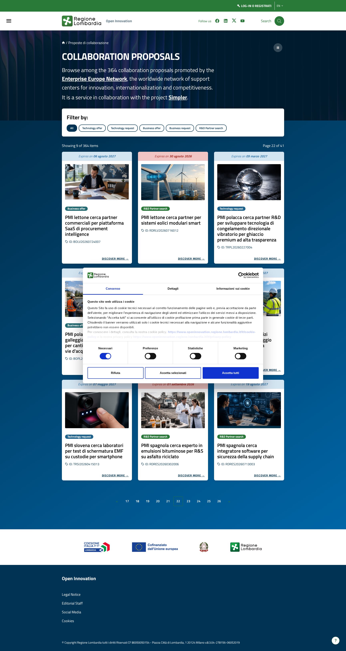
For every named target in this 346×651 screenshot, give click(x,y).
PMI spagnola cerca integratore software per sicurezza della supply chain (245, 451)
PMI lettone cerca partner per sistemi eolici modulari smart (171, 220)
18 (137, 501)
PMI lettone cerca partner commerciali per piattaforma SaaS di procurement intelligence (94, 226)
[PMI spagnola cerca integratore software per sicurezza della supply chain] (249, 410)
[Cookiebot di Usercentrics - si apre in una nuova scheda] (241, 275)
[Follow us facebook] (217, 21)
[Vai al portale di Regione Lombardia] (84, 21)
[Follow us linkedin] (225, 21)
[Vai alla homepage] (63, 42)
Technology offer (92, 128)
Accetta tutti (230, 373)
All (71, 128)
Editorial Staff (72, 603)
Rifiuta (115, 373)
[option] (97, 208)
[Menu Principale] (9, 21)
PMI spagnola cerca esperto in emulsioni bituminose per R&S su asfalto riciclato (172, 451)
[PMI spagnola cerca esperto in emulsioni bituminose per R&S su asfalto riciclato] (173, 410)
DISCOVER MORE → (115, 258)
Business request (179, 128)
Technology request (122, 128)
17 (127, 501)
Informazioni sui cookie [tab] (232, 288)
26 (219, 501)
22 (178, 501)
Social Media (71, 612)
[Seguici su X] (234, 21)
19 (147, 501)
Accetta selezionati (173, 373)
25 (209, 501)
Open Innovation (119, 21)
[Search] (279, 21)
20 (158, 501)
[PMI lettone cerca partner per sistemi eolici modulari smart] (173, 182)
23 (188, 501)
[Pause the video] (278, 47)
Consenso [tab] (113, 288)
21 (168, 501)
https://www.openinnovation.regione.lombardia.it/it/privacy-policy (182, 337)
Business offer (152, 128)
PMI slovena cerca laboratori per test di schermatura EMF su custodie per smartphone (94, 451)
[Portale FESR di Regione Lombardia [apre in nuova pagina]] (97, 547)
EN (278, 6)
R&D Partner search (211, 128)
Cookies (68, 621)
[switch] (150, 356)
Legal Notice (71, 594)
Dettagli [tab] (173, 288)
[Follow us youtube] (242, 21)
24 (198, 501)
